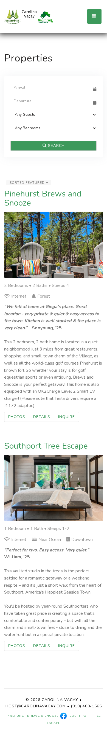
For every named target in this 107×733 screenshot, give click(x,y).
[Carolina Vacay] (29, 17)
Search (56, 145)
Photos (16, 416)
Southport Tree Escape (46, 446)
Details (41, 416)
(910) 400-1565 (86, 706)
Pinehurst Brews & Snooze (32, 716)
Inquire (66, 416)
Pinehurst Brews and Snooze (42, 198)
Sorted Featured (28, 182)
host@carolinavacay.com (35, 706)
